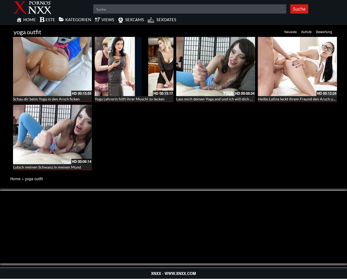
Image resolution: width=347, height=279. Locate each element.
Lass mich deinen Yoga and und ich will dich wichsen (220, 99)
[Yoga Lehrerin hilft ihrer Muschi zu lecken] (134, 66)
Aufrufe (306, 31)
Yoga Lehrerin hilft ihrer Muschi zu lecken (130, 99)
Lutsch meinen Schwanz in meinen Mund (47, 167)
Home (15, 178)
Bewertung (324, 31)
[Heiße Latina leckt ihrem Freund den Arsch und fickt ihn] (297, 66)
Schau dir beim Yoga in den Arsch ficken (46, 99)
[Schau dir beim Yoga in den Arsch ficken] (52, 66)
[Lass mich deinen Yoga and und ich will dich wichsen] (215, 66)
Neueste (290, 31)
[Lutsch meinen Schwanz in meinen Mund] (52, 134)
